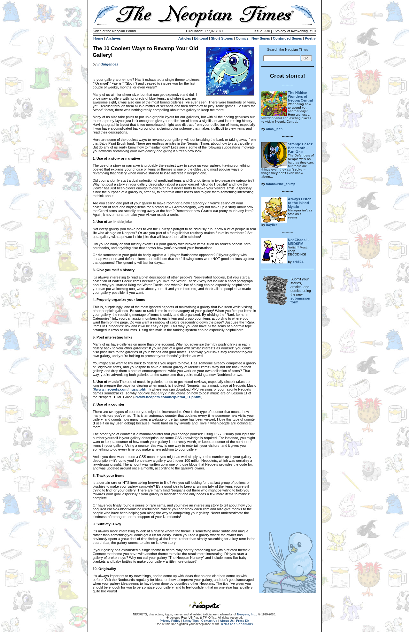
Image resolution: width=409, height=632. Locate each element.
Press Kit (242, 620)
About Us (227, 620)
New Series (260, 38)
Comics (242, 38)
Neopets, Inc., (247, 614)
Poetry (310, 38)
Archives (113, 38)
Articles (184, 38)
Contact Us (209, 620)
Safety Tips (191, 620)
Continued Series (287, 38)
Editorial (201, 38)
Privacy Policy (170, 620)
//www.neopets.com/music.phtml (122, 389)
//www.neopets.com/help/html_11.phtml (168, 397)
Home (98, 38)
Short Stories (222, 38)
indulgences (107, 64)
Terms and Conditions (236, 624)
